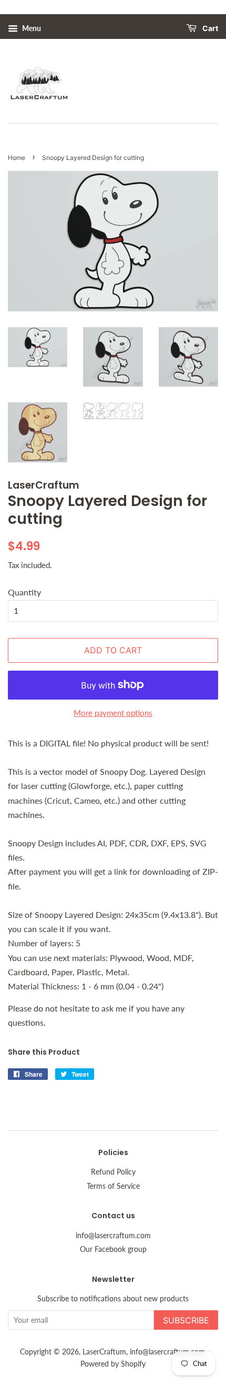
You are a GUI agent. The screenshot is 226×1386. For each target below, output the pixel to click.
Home (16, 157)
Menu (30, 28)
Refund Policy (113, 1172)
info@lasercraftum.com (113, 1235)
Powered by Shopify (113, 1364)
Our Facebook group (113, 1249)
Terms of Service (113, 1186)
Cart (209, 28)
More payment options (113, 712)
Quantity (24, 592)
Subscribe (186, 1320)
